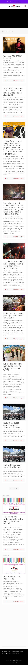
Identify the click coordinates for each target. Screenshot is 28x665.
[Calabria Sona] (14, 6)
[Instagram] (17, 662)
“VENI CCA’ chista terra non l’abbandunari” (12, 56)
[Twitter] (13, 662)
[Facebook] (11, 662)
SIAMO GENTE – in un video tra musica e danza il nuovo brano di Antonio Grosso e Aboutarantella (13, 91)
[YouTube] (15, 662)
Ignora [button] (19, 1)
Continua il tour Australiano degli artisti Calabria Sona (12, 466)
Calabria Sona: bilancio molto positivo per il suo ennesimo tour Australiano (13, 315)
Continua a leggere (18, 80)
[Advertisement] (14, 628)
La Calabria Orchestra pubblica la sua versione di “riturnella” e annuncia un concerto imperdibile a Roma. (13, 264)
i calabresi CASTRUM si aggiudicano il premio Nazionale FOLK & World (11, 425)
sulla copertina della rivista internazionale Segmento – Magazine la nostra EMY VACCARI (12, 367)
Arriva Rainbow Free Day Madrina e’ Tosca (11, 577)
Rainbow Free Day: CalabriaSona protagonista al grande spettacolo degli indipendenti (13, 520)
